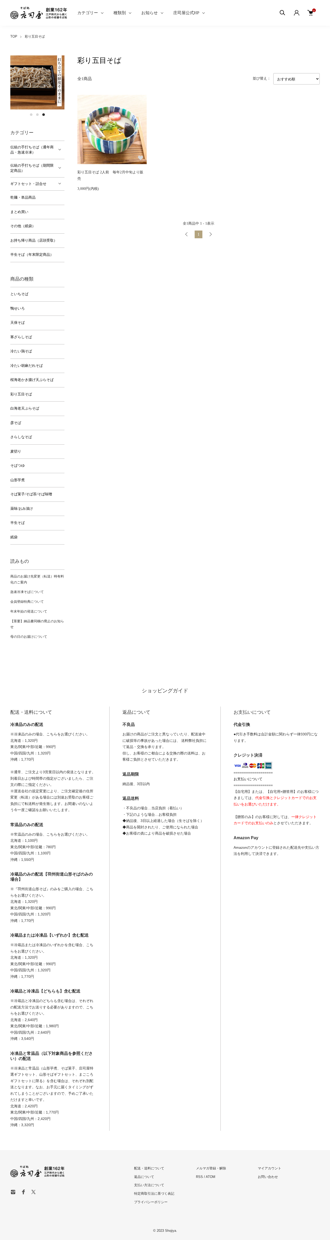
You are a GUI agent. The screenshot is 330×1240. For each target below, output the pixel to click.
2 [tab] (37, 114)
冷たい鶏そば (21, 351)
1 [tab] (31, 114)
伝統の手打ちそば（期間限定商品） (32, 168)
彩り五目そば (35, 36)
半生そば (17, 523)
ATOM (210, 1177)
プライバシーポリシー (151, 1202)
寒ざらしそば (21, 337)
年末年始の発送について (28, 611)
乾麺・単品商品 (23, 197)
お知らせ (149, 13)
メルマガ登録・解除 (211, 1168)
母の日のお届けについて (28, 637)
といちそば (19, 294)
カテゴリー (87, 13)
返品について (144, 1177)
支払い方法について (149, 1185)
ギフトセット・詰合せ (28, 184)
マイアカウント (269, 1168)
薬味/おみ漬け (21, 509)
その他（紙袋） (23, 226)
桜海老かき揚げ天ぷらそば (32, 380)
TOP (13, 36)
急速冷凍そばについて (27, 592)
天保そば (17, 323)
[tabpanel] (37, 82)
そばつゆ (17, 466)
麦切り (15, 451)
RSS (199, 1177)
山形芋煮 (17, 480)
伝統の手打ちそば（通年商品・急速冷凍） (32, 149)
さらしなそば (21, 437)
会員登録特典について (27, 602)
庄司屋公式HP (186, 13)
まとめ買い (19, 212)
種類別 (119, 13)
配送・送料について (149, 1168)
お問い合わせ (268, 1177)
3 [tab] (43, 114)
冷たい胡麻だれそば (26, 366)
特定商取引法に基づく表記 (154, 1193)
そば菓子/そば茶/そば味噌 (31, 494)
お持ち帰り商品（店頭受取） (33, 240)
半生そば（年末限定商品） (32, 255)
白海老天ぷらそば (24, 408)
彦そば (15, 423)
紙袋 (14, 537)
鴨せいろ (17, 308)
